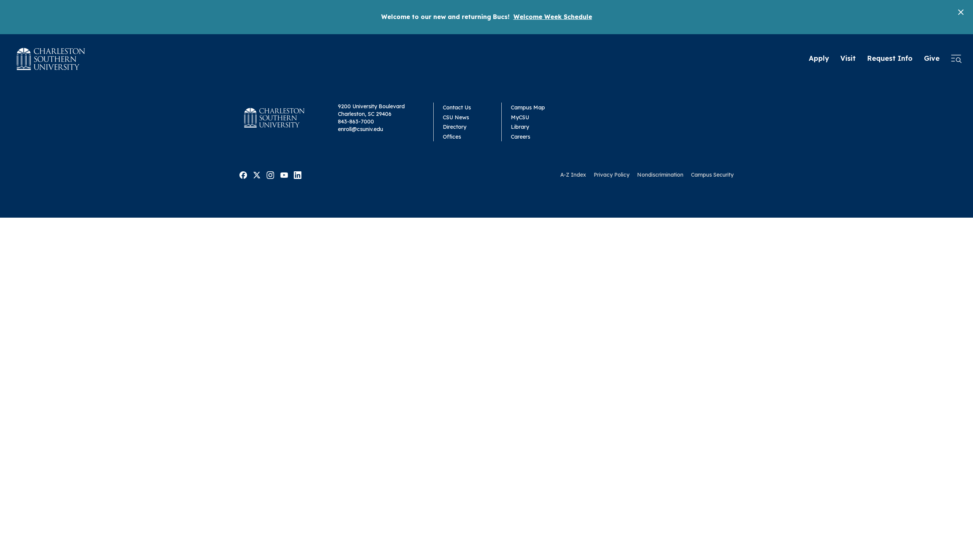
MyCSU (520, 117)
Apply (819, 58)
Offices (452, 136)
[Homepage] (51, 59)
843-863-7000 (356, 121)
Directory (454, 126)
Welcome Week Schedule (552, 17)
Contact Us (457, 107)
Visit (848, 58)
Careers (520, 136)
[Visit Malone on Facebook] (243, 174)
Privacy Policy (611, 174)
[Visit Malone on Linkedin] (297, 174)
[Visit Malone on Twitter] (257, 174)
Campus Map (528, 107)
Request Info (890, 58)
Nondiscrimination (660, 174)
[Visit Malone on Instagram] (270, 174)
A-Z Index (573, 174)
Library (520, 126)
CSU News (456, 117)
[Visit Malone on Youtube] (284, 174)
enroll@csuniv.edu (360, 129)
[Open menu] (956, 59)
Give (932, 58)
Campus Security (712, 174)
